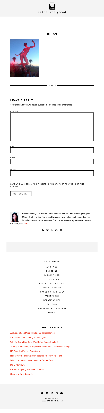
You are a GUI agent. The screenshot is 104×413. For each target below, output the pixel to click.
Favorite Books (52, 287)
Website (14, 169)
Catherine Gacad (52, 8)
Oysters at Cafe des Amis (21, 373)
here (26, 223)
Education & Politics (52, 283)
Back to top (52, 398)
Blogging (52, 271)
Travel (52, 312)
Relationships (52, 300)
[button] (52, 18)
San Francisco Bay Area (52, 308)
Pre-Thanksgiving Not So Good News (27, 369)
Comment (15, 111)
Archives (52, 267)
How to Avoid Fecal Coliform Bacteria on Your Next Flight (36, 355)
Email (14, 158)
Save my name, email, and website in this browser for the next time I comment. (47, 185)
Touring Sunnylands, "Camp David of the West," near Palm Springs (40, 346)
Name (13, 146)
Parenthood (52, 296)
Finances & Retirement (52, 291)
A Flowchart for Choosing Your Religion (28, 337)
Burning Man (52, 275)
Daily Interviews (17, 364)
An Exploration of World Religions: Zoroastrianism (32, 332)
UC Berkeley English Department (25, 351)
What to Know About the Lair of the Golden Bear (31, 360)
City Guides (52, 279)
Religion (52, 304)
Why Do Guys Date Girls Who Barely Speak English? (34, 342)
